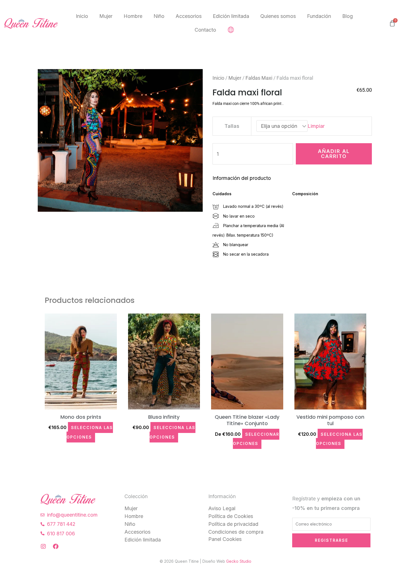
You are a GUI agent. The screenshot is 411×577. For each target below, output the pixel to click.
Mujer (105, 16)
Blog (347, 16)
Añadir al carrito (334, 153)
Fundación (319, 16)
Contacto (205, 30)
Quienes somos (278, 16)
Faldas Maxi (258, 78)
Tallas (232, 126)
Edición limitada (231, 16)
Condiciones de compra (235, 532)
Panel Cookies (225, 539)
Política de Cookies (230, 516)
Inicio (82, 16)
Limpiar (316, 126)
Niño (158, 16)
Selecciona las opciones (90, 432)
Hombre (133, 16)
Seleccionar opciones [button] (256, 439)
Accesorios (189, 16)
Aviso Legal (221, 508)
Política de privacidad (233, 524)
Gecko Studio (238, 561)
